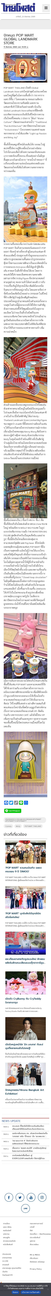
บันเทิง (5, 1271)
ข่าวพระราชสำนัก (9, 1241)
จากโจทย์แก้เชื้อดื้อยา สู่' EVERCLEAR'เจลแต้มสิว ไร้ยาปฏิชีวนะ (28, 1157)
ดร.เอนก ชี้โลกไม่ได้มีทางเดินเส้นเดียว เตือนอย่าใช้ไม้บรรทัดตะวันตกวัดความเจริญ (28, 1128)
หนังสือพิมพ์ (8, 1244)
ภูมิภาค (32, 1241)
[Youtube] (31, 1197)
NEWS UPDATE (11, 1121)
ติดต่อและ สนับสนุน (37, 1262)
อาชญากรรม (7, 1257)
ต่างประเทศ (6, 1254)
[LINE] (25, 1208)
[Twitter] (20, 1197)
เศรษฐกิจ (6, 1237)
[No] (48, 1289)
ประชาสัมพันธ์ (35, 1237)
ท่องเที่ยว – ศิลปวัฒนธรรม (40, 1234)
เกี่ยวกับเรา (34, 1258)
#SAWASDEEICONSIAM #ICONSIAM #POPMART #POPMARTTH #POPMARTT (23, 820)
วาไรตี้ (32, 1227)
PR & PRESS (35, 1255)
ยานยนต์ (5, 1264)
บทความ (6, 1234)
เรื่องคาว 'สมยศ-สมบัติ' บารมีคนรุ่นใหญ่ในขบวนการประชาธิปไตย (29, 1150)
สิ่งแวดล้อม (34, 1244)
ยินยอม (15, 1292)
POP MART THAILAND (33, 826)
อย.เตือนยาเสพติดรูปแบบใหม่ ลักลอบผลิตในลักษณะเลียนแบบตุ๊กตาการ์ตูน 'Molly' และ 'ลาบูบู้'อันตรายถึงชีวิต (25, 962)
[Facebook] (9, 1197)
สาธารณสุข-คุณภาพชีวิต (11, 1268)
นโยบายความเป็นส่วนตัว (31, 1292)
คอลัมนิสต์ (7, 1230)
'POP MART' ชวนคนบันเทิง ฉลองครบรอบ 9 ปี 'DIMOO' (23, 869)
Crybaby (8, 826)
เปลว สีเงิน (7, 1227)
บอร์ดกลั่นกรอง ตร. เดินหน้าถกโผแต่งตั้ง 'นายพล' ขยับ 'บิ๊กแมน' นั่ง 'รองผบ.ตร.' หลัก (30, 1135)
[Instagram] (42, 1197)
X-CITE (5, 1261)
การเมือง (6, 1223)
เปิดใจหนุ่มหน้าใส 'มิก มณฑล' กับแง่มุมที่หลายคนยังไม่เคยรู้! (24, 1046)
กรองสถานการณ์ (36, 1223)
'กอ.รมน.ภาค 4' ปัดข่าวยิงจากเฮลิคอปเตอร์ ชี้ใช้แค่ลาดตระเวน (25, 1142)
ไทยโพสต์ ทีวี (7, 1275)
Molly (18, 826)
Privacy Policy (36, 1269)
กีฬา (31, 1230)
